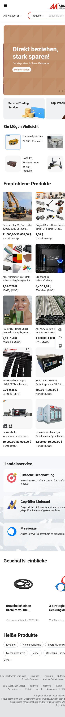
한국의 (28, 689)
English (22, 685)
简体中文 (34, 685)
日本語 (59, 685)
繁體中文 (47, 685)
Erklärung (48, 675)
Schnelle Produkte (30, 679)
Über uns (35, 675)
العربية (39, 689)
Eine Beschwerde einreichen (13, 675)
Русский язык (13, 689)
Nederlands (51, 689)
